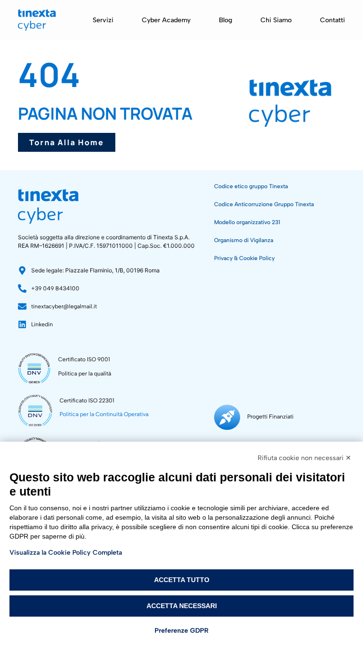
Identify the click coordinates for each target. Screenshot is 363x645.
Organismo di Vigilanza (243, 240)
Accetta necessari (182, 606)
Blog (225, 20)
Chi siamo (276, 20)
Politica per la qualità (84, 373)
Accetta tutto (181, 580)
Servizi (103, 20)
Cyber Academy (166, 20)
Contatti (332, 20)
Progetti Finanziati (270, 416)
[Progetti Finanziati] (227, 417)
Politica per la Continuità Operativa (104, 414)
